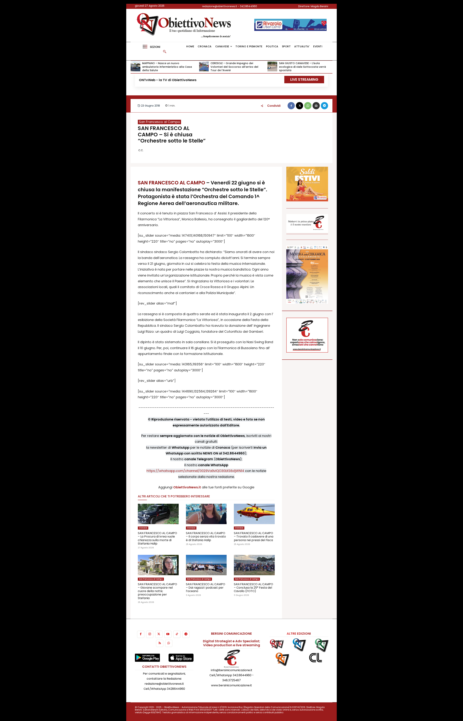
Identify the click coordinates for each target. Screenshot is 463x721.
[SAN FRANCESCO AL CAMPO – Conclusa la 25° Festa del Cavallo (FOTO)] (254, 565)
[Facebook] (291, 105)
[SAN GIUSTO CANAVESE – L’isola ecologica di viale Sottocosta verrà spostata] (272, 66)
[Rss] (159, 643)
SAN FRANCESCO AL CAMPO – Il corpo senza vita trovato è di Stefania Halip (206, 536)
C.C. (140, 150)
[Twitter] (158, 634)
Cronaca (143, 527)
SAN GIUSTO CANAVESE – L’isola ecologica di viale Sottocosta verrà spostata (302, 66)
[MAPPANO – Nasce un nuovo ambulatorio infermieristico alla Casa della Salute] (135, 66)
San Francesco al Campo (159, 122)
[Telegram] (324, 105)
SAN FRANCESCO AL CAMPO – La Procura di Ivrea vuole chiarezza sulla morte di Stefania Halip (157, 538)
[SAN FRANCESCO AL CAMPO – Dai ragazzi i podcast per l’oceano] (206, 565)
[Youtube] (167, 634)
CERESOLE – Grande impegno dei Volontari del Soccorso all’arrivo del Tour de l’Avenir (234, 66)
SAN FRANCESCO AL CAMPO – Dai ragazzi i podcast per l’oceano (205, 587)
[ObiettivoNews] (184, 25)
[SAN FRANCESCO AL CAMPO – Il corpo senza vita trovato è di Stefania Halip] (206, 514)
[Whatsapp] (168, 643)
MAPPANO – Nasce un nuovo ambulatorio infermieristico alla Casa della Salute (167, 66)
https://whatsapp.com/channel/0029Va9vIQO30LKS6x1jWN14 (195, 471)
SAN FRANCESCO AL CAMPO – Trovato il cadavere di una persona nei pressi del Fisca (253, 536)
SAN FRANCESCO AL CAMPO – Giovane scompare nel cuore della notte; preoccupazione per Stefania (157, 591)
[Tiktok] (176, 634)
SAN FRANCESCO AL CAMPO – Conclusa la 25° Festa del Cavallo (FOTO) (253, 587)
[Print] (316, 105)
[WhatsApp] (307, 105)
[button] (164, 51)
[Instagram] (149, 634)
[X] (299, 105)
